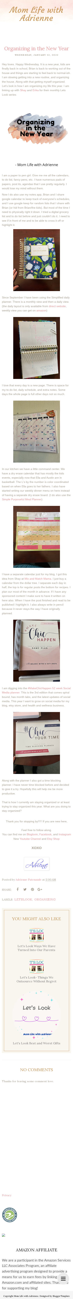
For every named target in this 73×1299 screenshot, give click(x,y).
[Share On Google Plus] (40, 889)
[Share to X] (25, 889)
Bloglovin (32, 834)
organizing (45, 899)
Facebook (45, 834)
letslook (23, 899)
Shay (23, 90)
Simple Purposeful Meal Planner (21, 499)
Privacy (6, 1195)
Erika (36, 90)
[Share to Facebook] (17, 889)
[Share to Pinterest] (32, 889)
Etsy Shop (53, 838)
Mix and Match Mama (38, 578)
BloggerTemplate (61, 1296)
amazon (41, 310)
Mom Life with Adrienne (36, 14)
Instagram (65, 834)
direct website (57, 306)
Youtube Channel (30, 838)
